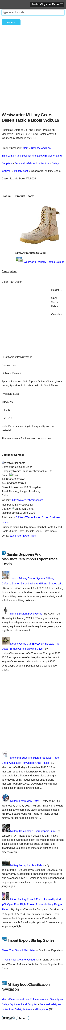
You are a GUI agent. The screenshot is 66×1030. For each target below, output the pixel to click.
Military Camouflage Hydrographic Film (32, 831)
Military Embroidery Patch (24, 801)
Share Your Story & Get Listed (19, 950)
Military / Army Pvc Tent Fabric (27, 865)
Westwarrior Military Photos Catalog (44, 262)
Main (4, 999)
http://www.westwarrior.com (27, 500)
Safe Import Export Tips (22, 535)
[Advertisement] (33, 74)
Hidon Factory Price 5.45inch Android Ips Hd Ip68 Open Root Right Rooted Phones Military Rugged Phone (32, 904)
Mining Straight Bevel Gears (26, 613)
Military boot (41, 1009)
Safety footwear (24, 1009)
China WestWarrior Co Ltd (20, 959)
